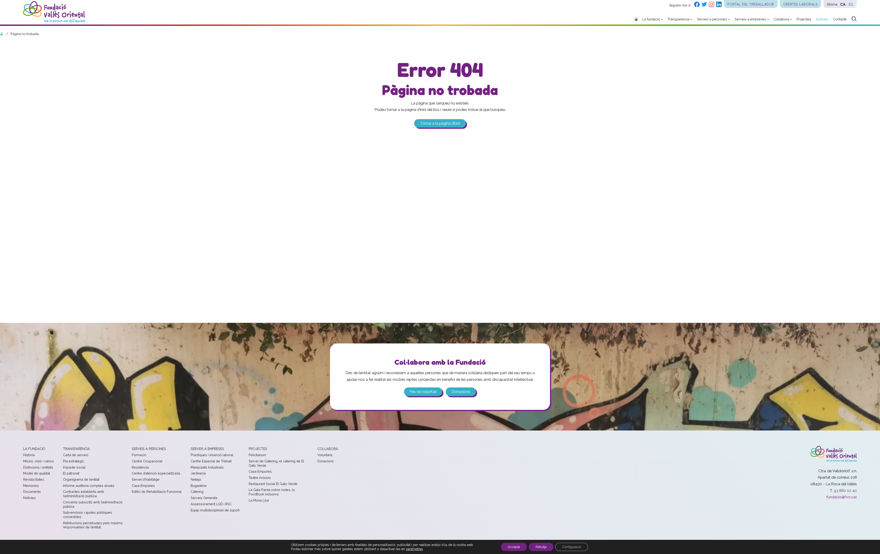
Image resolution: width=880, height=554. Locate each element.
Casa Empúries (143, 486)
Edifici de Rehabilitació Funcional (157, 492)
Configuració (571, 547)
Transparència (76, 449)
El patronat (71, 473)
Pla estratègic (73, 461)
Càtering (197, 492)
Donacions (460, 391)
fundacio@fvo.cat (841, 497)
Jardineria (198, 473)
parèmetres (414, 549)
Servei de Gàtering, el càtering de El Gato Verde (276, 463)
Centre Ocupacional (147, 461)
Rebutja (541, 547)
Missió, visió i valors (38, 461)
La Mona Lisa (259, 500)
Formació (139, 455)
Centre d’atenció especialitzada (156, 473)
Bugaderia (198, 486)
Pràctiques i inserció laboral (212, 455)
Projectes (258, 449)
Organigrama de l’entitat (81, 479)
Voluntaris (325, 455)
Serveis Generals (204, 498)
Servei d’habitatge (146, 479)
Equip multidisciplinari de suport (215, 510)
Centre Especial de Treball (211, 461)
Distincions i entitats (38, 467)
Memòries (31, 486)
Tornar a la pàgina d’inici (440, 123)
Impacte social (74, 467)
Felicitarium (257, 455)
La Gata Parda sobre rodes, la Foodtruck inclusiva (272, 492)
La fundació (34, 449)
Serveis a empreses (207, 449)
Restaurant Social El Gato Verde (273, 484)
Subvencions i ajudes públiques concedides (87, 514)
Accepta (514, 547)
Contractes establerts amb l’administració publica (83, 494)
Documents (32, 492)
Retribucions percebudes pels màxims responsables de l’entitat (93, 525)
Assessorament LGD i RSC (211, 504)
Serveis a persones (149, 449)
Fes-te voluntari (423, 391)
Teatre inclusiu (260, 478)
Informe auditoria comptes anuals (88, 486)
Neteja (196, 479)
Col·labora (327, 449)
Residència (140, 467)
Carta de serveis (75, 455)
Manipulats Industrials (207, 467)
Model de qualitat (36, 473)
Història (29, 455)
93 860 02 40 (845, 490)
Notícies (29, 498)
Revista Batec (33, 479)
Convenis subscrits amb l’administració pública (93, 504)
